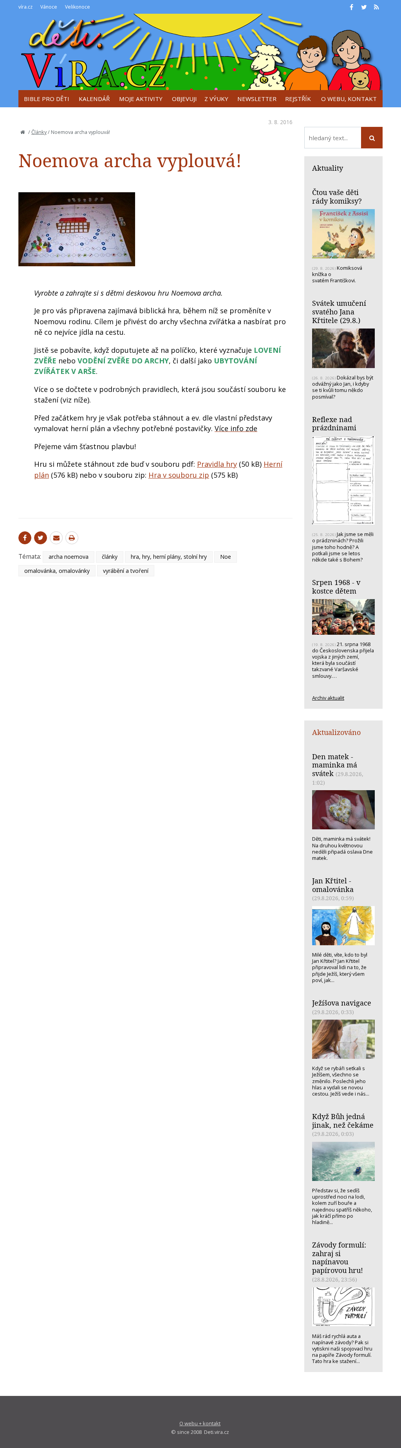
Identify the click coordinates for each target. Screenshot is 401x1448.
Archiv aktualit (328, 697)
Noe (225, 556)
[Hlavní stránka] (22, 131)
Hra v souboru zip (178, 475)
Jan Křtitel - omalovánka (333, 885)
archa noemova (69, 556)
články (109, 556)
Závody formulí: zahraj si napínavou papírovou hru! (339, 1257)
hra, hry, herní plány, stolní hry (169, 556)
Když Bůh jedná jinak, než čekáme (343, 1121)
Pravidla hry (217, 464)
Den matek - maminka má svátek (334, 765)
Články (39, 131)
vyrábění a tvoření (125, 570)
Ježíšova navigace (341, 1002)
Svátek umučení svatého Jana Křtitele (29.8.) (339, 311)
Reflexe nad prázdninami (334, 424)
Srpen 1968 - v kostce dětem (336, 587)
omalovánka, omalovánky (57, 570)
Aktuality (327, 168)
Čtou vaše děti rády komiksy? (337, 197)
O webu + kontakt (199, 1423)
